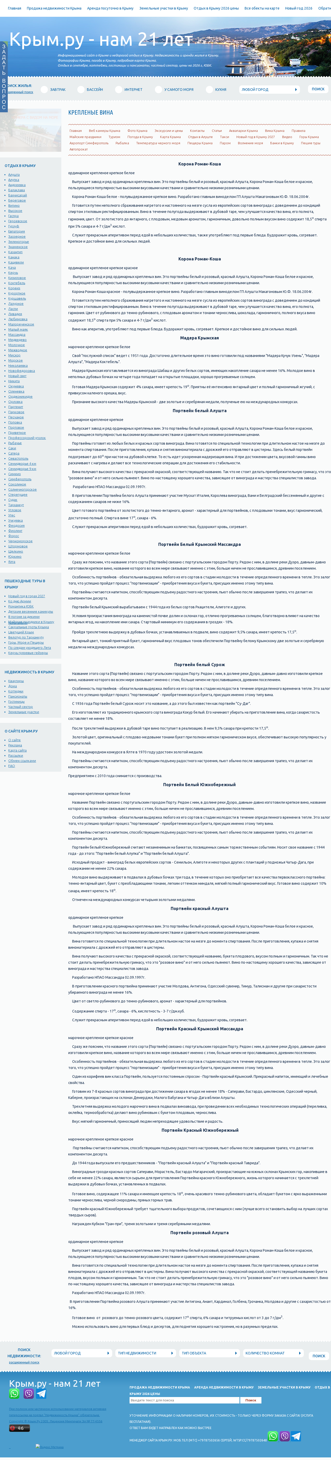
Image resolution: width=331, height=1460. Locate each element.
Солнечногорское (22, 489)
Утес (11, 515)
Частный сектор (20, 706)
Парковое (16, 412)
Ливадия (15, 314)
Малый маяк (18, 329)
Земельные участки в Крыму (163, 8)
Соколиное (17, 484)
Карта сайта (17, 750)
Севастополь (18, 458)
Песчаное (16, 417)
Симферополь (19, 479)
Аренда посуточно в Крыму (110, 8)
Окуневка (16, 386)
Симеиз (14, 474)
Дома (12, 686)
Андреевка (17, 185)
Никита (14, 381)
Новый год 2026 (298, 8)
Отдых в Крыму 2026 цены (216, 8)
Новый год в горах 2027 (26, 596)
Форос (13, 536)
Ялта (11, 561)
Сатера (13, 453)
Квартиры (16, 681)
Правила (298, 130)
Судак (12, 499)
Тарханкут (16, 505)
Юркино (14, 556)
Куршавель (17, 298)
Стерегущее (17, 494)
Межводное (17, 350)
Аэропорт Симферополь (89, 143)
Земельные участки (23, 712)
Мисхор (14, 355)
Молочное (16, 345)
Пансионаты (17, 696)
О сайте (14, 740)
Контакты (197, 130)
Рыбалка (122, 143)
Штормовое (18, 546)
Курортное (16, 293)
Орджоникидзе (20, 396)
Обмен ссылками (22, 760)
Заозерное (17, 236)
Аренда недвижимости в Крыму (224, 1387)
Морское (15, 360)
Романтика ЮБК (21, 606)
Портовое (16, 427)
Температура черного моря (158, 143)
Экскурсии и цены (169, 130)
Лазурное (16, 303)
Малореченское (21, 324)
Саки (12, 448)
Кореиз (14, 288)
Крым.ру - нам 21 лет (101, 38)
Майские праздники (85, 137)
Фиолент (15, 530)
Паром (225, 143)
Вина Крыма (274, 130)
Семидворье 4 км (22, 463)
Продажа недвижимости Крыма (54, 8)
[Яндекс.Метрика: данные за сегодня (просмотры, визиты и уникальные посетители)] (50, 1447)
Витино (14, 205)
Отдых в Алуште (200, 137)
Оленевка (16, 391)
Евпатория (16, 231)
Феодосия (16, 525)
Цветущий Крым (21, 632)
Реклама (15, 745)
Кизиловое (17, 278)
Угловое (14, 510)
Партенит (15, 407)
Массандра (16, 334)
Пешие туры (310, 143)
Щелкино (15, 551)
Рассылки (15, 755)
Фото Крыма (137, 130)
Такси (224, 137)
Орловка (15, 401)
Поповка (15, 422)
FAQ (11, 766)
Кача (12, 267)
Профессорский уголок (27, 438)
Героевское (17, 221)
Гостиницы (16, 701)
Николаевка (18, 365)
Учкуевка (15, 520)
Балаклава (16, 190)
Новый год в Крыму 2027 (255, 137)
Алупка (13, 179)
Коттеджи (15, 691)
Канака (13, 257)
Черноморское (20, 541)
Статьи (217, 130)
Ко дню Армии (19, 601)
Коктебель (16, 283)
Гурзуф (13, 226)
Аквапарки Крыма (243, 130)
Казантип (15, 252)
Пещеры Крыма (200, 143)
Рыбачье (15, 443)
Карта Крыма (170, 137)
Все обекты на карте (262, 8)
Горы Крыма (309, 137)
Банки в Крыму (282, 143)
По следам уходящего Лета (29, 647)
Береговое (17, 200)
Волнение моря (250, 143)
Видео (287, 137)
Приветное (17, 432)
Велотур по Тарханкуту (26, 637)
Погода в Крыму (140, 137)
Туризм (114, 137)
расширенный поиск (18, 92)
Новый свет (17, 376)
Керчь (13, 272)
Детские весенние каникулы (30, 611)
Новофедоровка (21, 370)
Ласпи (13, 308)
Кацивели (16, 262)
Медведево (17, 339)
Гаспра (13, 216)
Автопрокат (79, 149)
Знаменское (18, 247)
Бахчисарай (17, 195)
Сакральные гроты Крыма (28, 627)
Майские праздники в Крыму (31, 622)
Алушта (14, 174)
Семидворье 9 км (22, 468)
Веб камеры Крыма (104, 130)
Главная (14, 8)
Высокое (15, 210)
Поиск (318, 89)
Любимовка (17, 319)
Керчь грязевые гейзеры (28, 653)
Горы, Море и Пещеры (26, 642)
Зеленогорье (18, 241)
